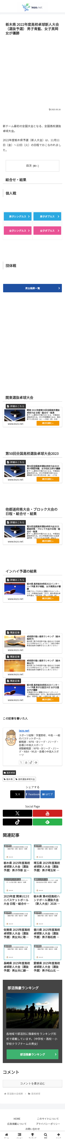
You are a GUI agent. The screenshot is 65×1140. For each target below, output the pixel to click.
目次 (29, 166)
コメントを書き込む (32, 1083)
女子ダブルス (47, 230)
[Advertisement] (32, 71)
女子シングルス (17, 230)
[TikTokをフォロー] (31, 762)
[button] (58, 715)
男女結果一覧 (32, 288)
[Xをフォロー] (21, 762)
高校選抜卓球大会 (26, 779)
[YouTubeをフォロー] (26, 762)
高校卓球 (11, 772)
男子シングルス (17, 216)
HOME (17, 1118)
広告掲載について (17, 1123)
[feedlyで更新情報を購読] (36, 762)
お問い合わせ (32, 1129)
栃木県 (9, 779)
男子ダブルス (47, 216)
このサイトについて (48, 1118)
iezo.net (24, 731)
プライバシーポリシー (48, 1123)
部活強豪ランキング (32, 1054)
